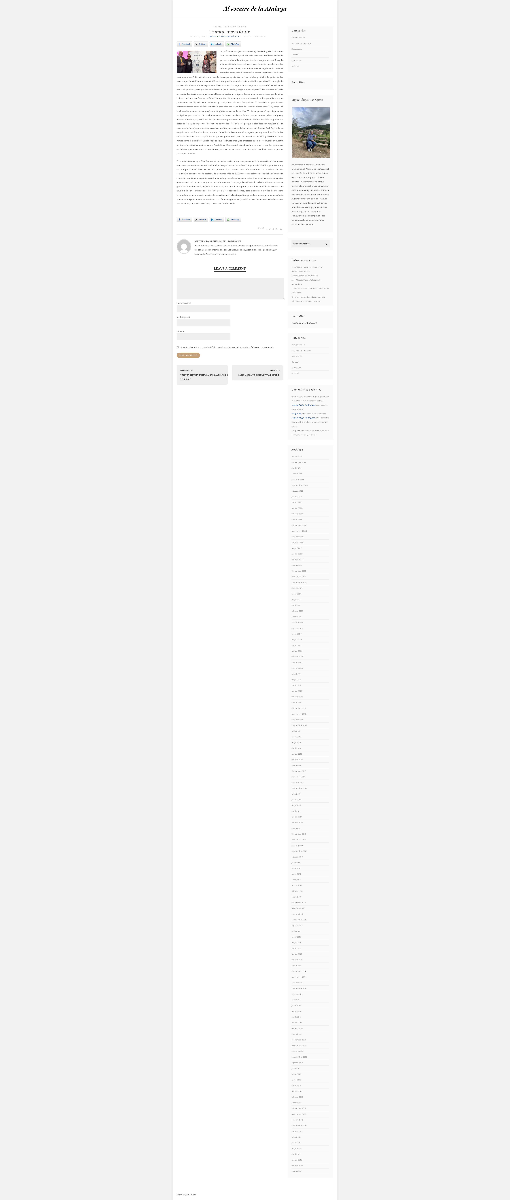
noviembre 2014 (299, 977)
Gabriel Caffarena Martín (303, 396)
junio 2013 (296, 1074)
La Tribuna (230, 26)
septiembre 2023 (300, 485)
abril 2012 (296, 1154)
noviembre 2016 (299, 839)
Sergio (295, 430)
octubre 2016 (297, 845)
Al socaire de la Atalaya (315, 413)
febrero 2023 (297, 514)
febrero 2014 (297, 1028)
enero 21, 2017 (197, 37)
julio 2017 (296, 794)
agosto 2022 (297, 542)
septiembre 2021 (299, 582)
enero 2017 (296, 828)
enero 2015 (296, 965)
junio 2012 (296, 1142)
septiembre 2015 (299, 920)
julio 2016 (296, 862)
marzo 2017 (297, 817)
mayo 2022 (297, 548)
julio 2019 (296, 674)
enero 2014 (296, 1034)
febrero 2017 (297, 822)
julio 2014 (296, 1000)
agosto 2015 (297, 925)
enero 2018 (296, 765)
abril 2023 (296, 502)
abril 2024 (296, 468)
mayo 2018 (296, 742)
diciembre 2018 (299, 708)
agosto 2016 (297, 857)
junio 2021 (296, 594)
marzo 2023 (297, 508)
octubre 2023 (298, 479)
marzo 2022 (297, 554)
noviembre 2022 (299, 531)
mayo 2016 (296, 874)
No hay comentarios (255, 37)
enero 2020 (297, 662)
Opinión (241, 26)
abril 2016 (296, 879)
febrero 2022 (297, 559)
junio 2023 (297, 496)
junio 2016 (296, 868)
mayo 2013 (296, 1080)
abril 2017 (296, 811)
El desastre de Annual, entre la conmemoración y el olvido (310, 422)
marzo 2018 (297, 754)
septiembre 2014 (299, 988)
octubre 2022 (298, 536)
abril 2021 (296, 605)
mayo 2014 (296, 1011)
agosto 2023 (297, 491)
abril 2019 (296, 685)
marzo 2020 (297, 651)
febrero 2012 (297, 1165)
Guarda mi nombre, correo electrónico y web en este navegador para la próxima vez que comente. (227, 347)
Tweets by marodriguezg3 (304, 323)
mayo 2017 (296, 805)
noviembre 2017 (299, 777)
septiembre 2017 (299, 788)
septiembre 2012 (299, 1125)
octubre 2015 (297, 914)
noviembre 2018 (299, 714)
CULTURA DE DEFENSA (301, 43)
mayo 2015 (296, 942)
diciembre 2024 (299, 462)
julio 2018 (296, 731)
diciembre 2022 (299, 525)
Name (184, 303)
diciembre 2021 (299, 571)
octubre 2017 (297, 782)
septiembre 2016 (299, 851)
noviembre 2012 (299, 1114)
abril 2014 (296, 1017)
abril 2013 (296, 1085)
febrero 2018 (297, 759)
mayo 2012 (296, 1148)
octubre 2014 (297, 982)
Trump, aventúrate (229, 31)
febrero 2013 (297, 1097)
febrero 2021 (297, 611)
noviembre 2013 (299, 1045)
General (218, 26)
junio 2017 (296, 799)
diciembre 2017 (299, 771)
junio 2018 (296, 737)
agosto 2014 (297, 994)
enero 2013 (296, 1102)
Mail (183, 317)
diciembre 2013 (299, 1040)
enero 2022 (297, 565)
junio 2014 (296, 1005)
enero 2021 (296, 616)
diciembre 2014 (299, 971)
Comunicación (298, 37)
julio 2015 (296, 931)
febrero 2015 (297, 960)
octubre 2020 (298, 622)
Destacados (297, 49)
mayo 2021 (296, 599)
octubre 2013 (297, 1051)
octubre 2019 (297, 668)
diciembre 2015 (299, 902)
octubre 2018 (297, 719)
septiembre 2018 (299, 725)
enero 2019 (296, 702)
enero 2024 (297, 474)
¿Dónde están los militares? (305, 275)
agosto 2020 (297, 628)
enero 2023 (297, 519)
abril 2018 (296, 748)
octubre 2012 (297, 1120)
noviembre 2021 (299, 576)
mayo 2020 (297, 639)
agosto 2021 (297, 588)
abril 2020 (296, 645)
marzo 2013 (297, 1091)
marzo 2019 (297, 691)
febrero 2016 (297, 891)
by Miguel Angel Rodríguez (224, 37)
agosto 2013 (297, 1062)
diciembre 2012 (299, 1108)
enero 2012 (296, 1171)
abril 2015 (296, 948)
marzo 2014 (297, 1022)
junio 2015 (296, 937)
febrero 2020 (297, 657)
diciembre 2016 (299, 834)
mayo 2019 (296, 679)
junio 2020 (297, 634)
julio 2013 (296, 1068)
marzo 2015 (297, 954)
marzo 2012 (297, 1160)
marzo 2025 (297, 456)
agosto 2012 (297, 1131)
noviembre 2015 (299, 908)
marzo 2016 (297, 885)
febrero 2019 (297, 697)
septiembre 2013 (299, 1057)
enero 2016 (296, 897)
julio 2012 (296, 1137)
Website (180, 331)
